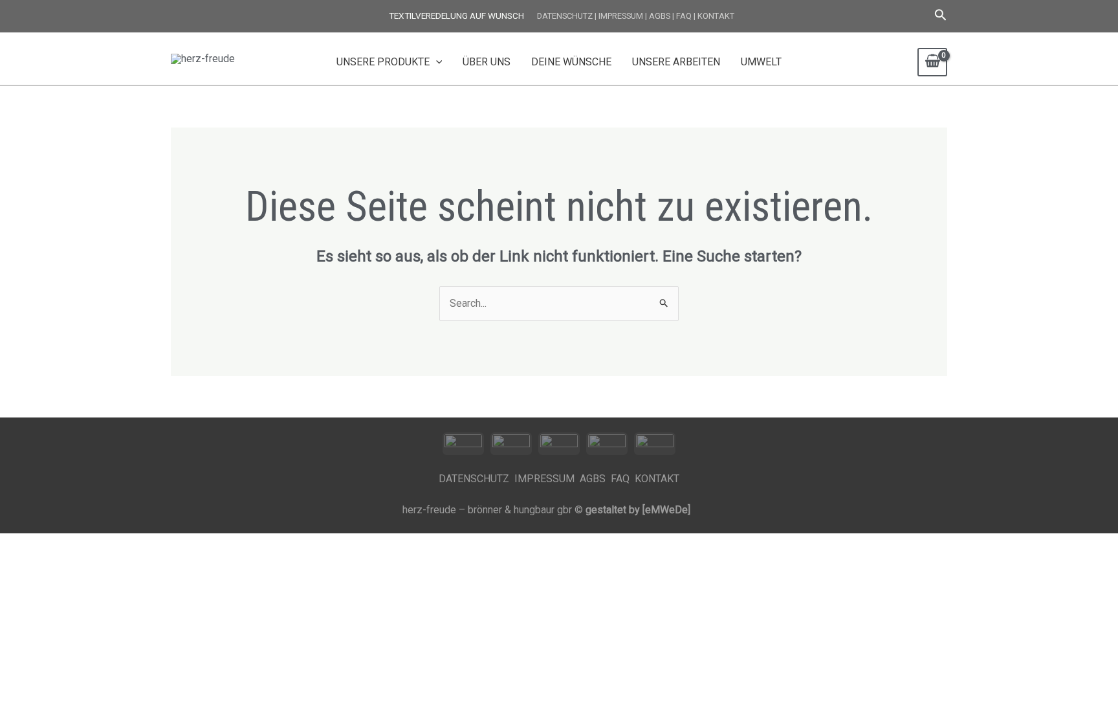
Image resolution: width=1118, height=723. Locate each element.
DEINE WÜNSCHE (571, 62)
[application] (436, 62)
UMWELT (761, 62)
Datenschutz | (567, 16)
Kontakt (715, 16)
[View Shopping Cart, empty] (932, 62)
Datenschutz (476, 479)
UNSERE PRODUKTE (383, 62)
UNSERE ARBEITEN (676, 62)
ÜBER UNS (486, 62)
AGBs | (661, 16)
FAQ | (686, 16)
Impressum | (622, 16)
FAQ (623, 479)
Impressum (545, 479)
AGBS (594, 479)
